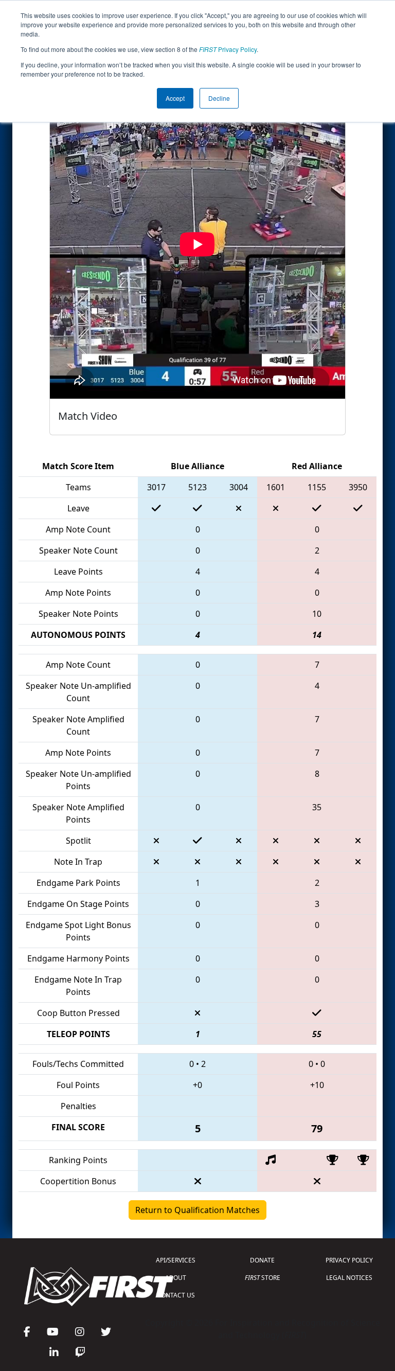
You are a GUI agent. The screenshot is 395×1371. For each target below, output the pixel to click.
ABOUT (175, 1277)
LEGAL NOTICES (349, 1277)
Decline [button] (219, 98)
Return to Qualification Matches (197, 1210)
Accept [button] (175, 98)
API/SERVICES (175, 1260)
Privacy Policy (228, 49)
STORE (262, 1277)
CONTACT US (176, 1295)
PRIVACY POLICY (349, 1260)
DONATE (262, 1260)
